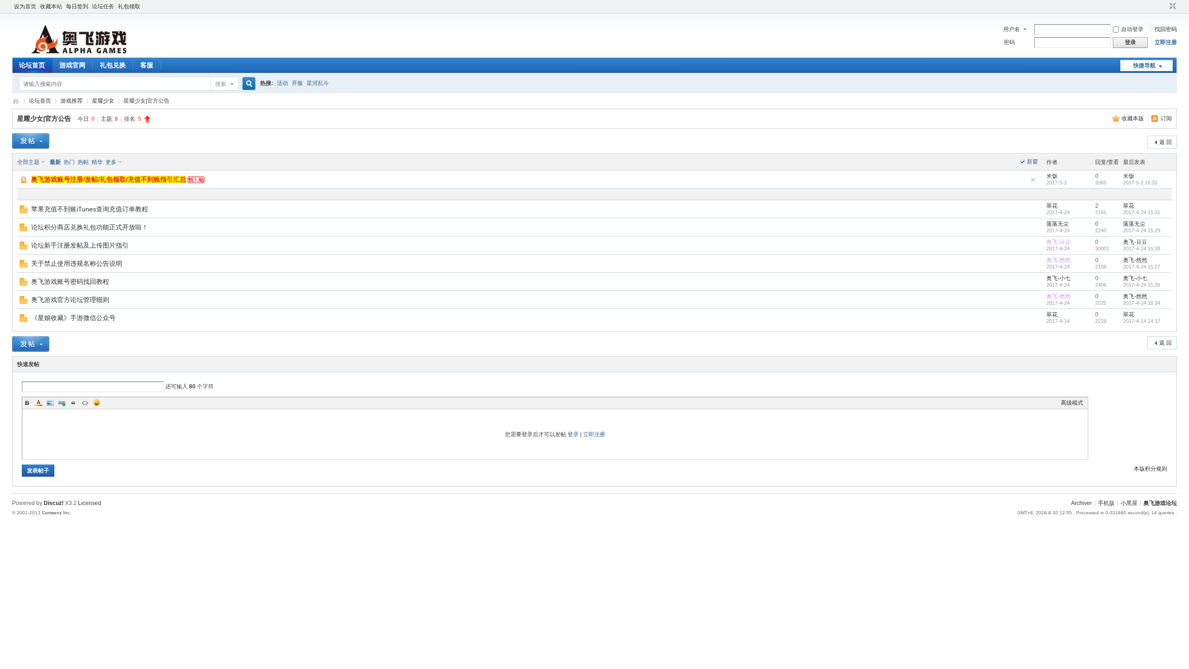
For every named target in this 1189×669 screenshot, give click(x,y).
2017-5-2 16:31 (1140, 182)
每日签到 (77, 6)
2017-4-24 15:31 (1141, 212)
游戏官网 (72, 65)
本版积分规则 (1150, 469)
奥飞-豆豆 (1058, 242)
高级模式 (1072, 403)
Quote (73, 402)
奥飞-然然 (1058, 260)
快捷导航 (1144, 65)
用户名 (1011, 29)
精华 (97, 162)
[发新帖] (30, 141)
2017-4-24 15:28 (1141, 248)
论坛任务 (103, 6)
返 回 (1165, 142)
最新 (55, 162)
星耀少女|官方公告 (44, 118)
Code (85, 402)
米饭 (1052, 176)
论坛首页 (32, 65)
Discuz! (54, 503)
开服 (297, 83)
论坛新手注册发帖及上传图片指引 (80, 245)
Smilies (96, 402)
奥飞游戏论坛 (16, 101)
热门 (69, 162)
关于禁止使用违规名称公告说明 (76, 263)
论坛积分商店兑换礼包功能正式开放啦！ (89, 227)
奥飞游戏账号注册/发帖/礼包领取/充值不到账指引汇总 (108, 179)
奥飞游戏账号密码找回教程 (70, 281)
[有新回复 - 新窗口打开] (23, 211)
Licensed (89, 503)
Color (38, 402)
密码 (1009, 42)
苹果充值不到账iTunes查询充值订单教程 (89, 209)
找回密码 (1166, 29)
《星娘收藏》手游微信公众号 (73, 317)
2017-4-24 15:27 (1141, 266)
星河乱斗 (318, 83)
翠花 (1052, 206)
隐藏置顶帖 (1033, 180)
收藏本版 (1133, 118)
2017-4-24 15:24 (1141, 303)
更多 (111, 162)
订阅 (1166, 118)
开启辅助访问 (1164, 6)
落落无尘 (1057, 224)
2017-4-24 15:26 (1141, 285)
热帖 (83, 162)
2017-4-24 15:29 (1141, 230)
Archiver (1081, 503)
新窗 (1032, 161)
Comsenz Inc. (56, 512)
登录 (573, 434)
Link (61, 402)
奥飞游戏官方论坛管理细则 (70, 299)
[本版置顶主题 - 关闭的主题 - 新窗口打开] (24, 182)
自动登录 (1132, 29)
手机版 (1106, 503)
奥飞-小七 (1058, 278)
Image (50, 402)
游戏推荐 (71, 101)
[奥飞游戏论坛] (78, 52)
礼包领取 (129, 6)
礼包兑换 (113, 65)
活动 (282, 83)
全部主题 (28, 162)
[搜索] (247, 84)
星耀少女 (103, 101)
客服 (146, 65)
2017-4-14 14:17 (1141, 321)
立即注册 (1166, 42)
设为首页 (25, 6)
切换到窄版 (1171, 6)
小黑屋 (1129, 503)
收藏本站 (51, 6)
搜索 (220, 84)
